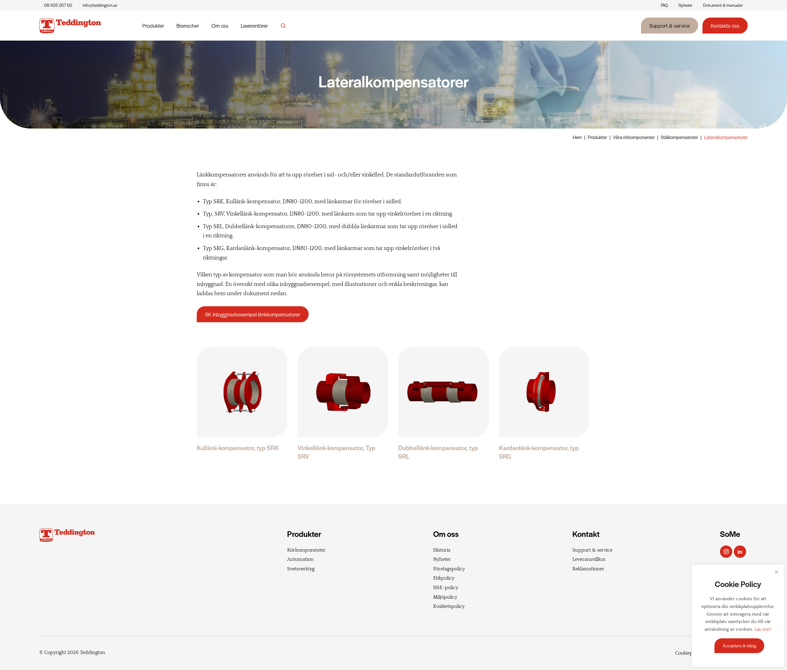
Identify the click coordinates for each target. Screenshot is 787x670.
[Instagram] (726, 551)
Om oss (220, 25)
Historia (441, 550)
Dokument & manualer (723, 5)
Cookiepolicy (689, 653)
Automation (300, 559)
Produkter (153, 25)
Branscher (187, 25)
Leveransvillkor (589, 559)
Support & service (669, 25)
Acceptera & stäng (739, 645)
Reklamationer (588, 569)
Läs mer (762, 629)
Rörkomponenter (306, 550)
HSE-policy (445, 587)
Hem (577, 137)
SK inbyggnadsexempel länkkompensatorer (252, 314)
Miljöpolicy (445, 597)
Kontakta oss (725, 25)
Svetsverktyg (300, 569)
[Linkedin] (740, 551)
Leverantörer (254, 25)
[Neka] (776, 572)
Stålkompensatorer (679, 137)
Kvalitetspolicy (449, 606)
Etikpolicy (443, 578)
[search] (283, 25)
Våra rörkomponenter (634, 137)
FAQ (664, 5)
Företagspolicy (449, 569)
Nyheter (685, 5)
